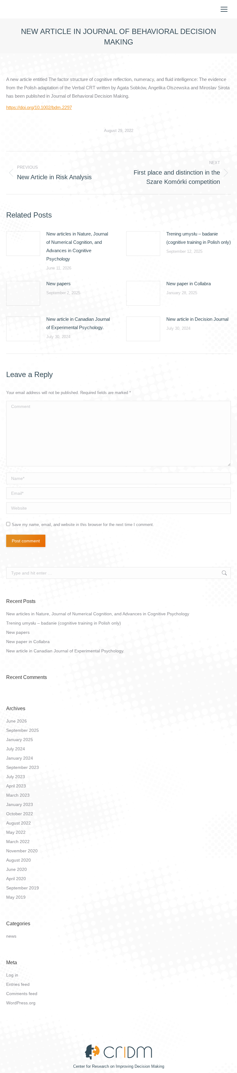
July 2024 (15, 748)
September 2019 (22, 887)
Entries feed (18, 984)
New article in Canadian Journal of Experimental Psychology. (78, 323)
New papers (58, 283)
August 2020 (18, 860)
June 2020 (16, 869)
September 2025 (22, 730)
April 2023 (16, 785)
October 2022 (19, 813)
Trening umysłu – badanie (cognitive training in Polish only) (198, 238)
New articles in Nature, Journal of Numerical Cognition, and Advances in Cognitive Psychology (77, 246)
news (11, 936)
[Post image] (23, 243)
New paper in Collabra (188, 283)
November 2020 (22, 850)
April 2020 (16, 878)
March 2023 (18, 795)
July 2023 (15, 776)
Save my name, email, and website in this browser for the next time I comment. (83, 524)
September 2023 (22, 767)
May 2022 (16, 832)
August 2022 (18, 823)
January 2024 (19, 758)
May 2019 (16, 897)
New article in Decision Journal (197, 319)
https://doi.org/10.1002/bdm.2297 (39, 107)
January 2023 (19, 804)
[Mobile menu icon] (224, 9)
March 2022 (18, 841)
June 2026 (16, 721)
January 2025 (19, 739)
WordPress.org (20, 1002)
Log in (12, 975)
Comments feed (21, 993)
